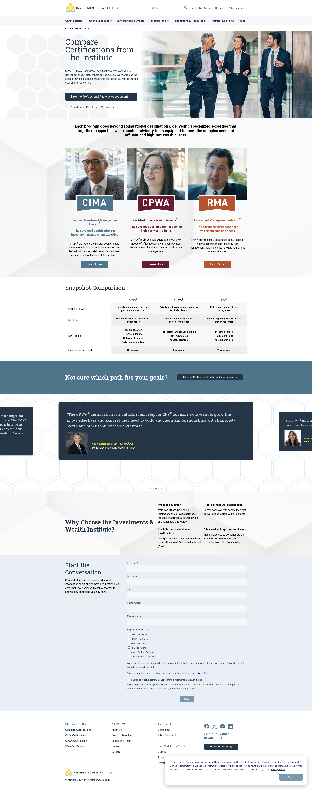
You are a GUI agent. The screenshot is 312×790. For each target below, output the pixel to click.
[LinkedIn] (230, 727)
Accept (291, 777)
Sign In (162, 751)
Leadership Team (121, 740)
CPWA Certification (76, 740)
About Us (117, 729)
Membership (159, 20)
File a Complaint (167, 735)
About (241, 20)
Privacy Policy (278, 769)
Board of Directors (122, 735)
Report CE (163, 757)
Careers (116, 751)
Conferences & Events (130, 20)
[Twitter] (214, 727)
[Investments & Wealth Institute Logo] (89, 775)
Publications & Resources (189, 20)
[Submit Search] (185, 8)
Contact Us (164, 729)
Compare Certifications (78, 729)
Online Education (99, 20)
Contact (219, 8)
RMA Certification (75, 746)
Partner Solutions (223, 20)
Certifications (73, 20)
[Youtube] (222, 727)
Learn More (94, 264)
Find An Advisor (203, 8)
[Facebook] (206, 727)
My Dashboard (238, 8)
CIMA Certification (75, 735)
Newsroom (118, 746)
